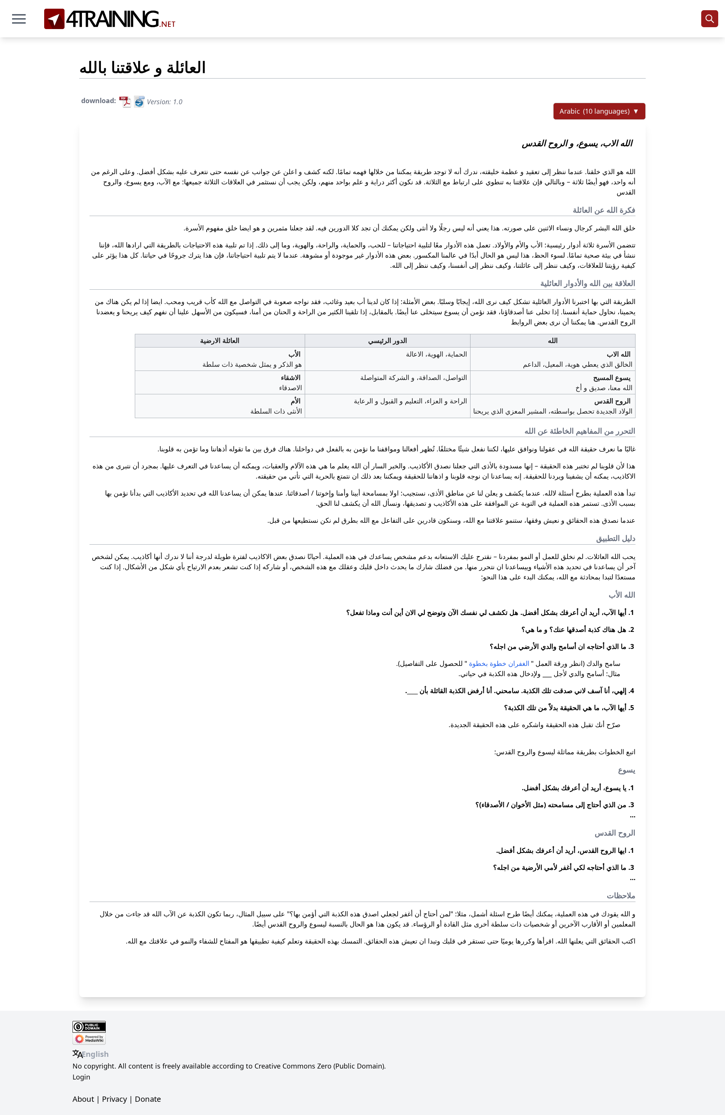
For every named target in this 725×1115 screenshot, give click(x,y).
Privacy (114, 1098)
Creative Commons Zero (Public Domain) (319, 1065)
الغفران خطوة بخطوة (499, 663)
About (83, 1098)
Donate (148, 1098)
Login (81, 1076)
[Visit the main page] (112, 19)
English (95, 1054)
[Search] (709, 18)
